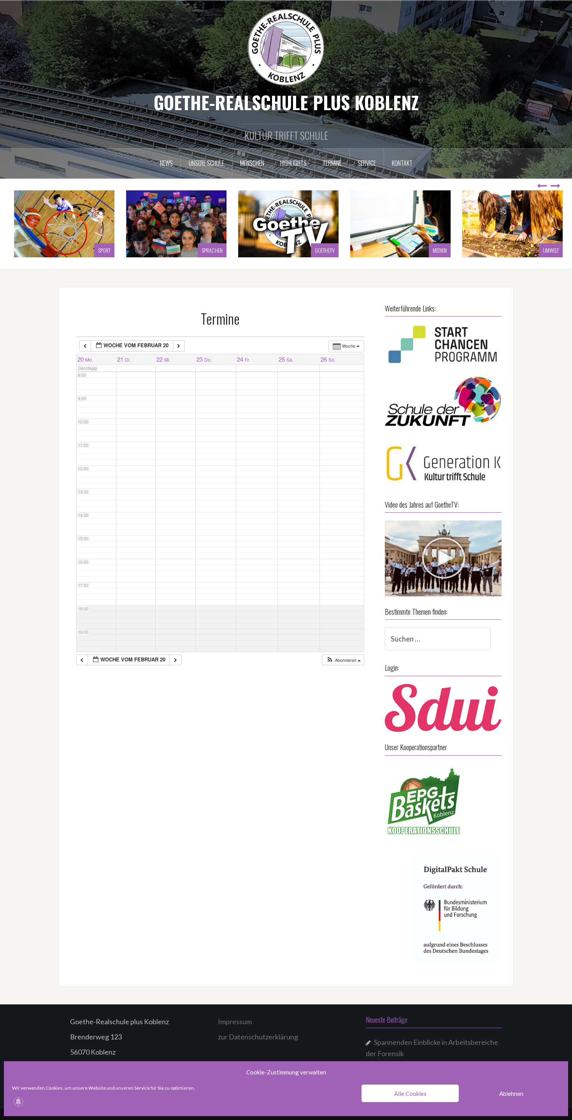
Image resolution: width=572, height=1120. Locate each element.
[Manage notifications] (18, 1101)
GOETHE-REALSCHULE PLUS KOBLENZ (286, 102)
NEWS (166, 163)
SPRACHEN (209, 250)
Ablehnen (511, 1093)
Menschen (252, 163)
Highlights (293, 163)
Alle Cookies (410, 1093)
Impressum (235, 1021)
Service (367, 163)
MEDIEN (437, 250)
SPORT (102, 250)
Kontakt (402, 163)
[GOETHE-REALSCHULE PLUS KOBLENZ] (286, 46)
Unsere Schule (206, 163)
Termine (332, 163)
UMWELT (548, 250)
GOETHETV (322, 250)
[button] (343, 660)
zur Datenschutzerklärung (258, 1036)
